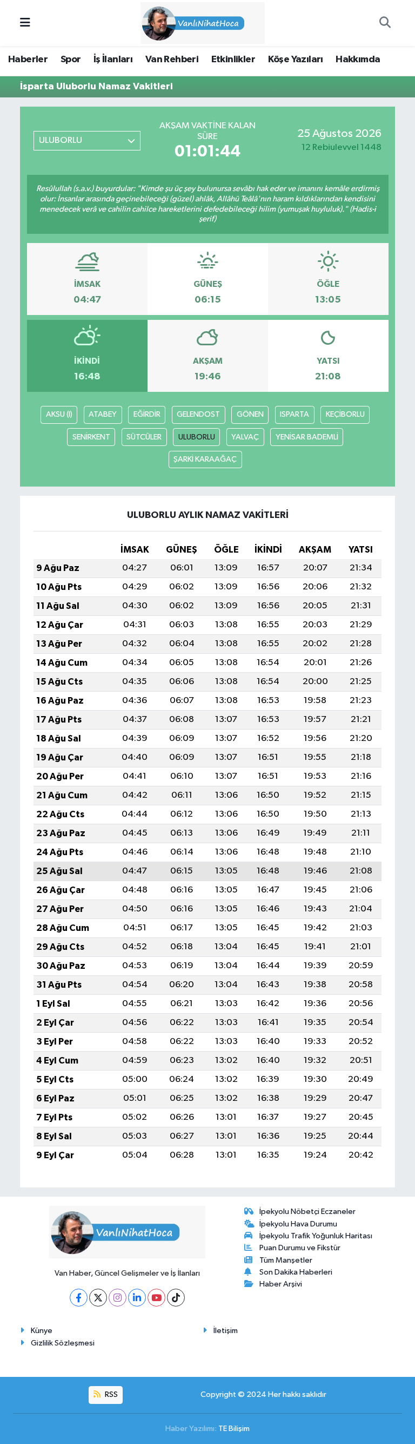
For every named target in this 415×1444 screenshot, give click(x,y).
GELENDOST (198, 414)
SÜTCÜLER (144, 437)
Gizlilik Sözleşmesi (63, 1343)
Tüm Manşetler (285, 1260)
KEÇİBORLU (345, 414)
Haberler (28, 59)
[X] (98, 1298)
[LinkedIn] (137, 1298)
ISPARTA (294, 414)
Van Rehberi (171, 59)
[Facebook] (79, 1298)
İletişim (225, 1331)
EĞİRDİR (146, 414)
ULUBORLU (196, 437)
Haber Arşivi (280, 1284)
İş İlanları (112, 59)
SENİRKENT (91, 437)
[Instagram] (117, 1298)
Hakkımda (358, 59)
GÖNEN (250, 414)
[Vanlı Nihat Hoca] (202, 22)
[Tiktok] (176, 1298)
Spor (71, 59)
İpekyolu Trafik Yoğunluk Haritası (315, 1236)
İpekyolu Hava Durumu (298, 1224)
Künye (41, 1331)
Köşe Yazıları (295, 59)
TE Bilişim (234, 1429)
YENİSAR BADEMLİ (307, 437)
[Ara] (384, 23)
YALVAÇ (245, 437)
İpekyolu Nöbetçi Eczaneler (307, 1211)
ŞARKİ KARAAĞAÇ (205, 459)
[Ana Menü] (25, 23)
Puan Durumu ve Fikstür (299, 1248)
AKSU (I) (59, 414)
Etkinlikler (233, 59)
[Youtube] (156, 1298)
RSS (110, 1394)
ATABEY (103, 414)
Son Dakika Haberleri (295, 1272)
